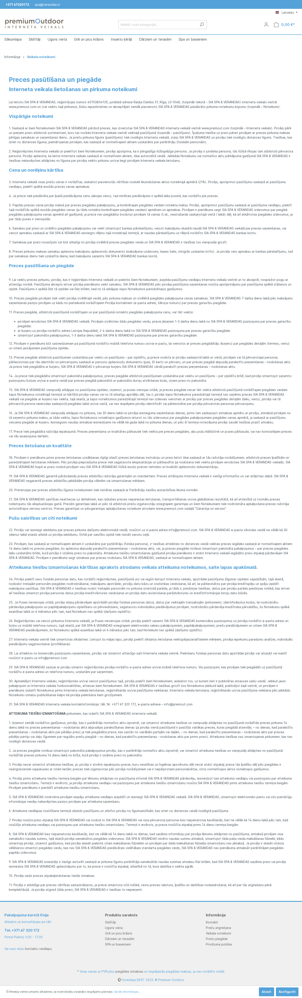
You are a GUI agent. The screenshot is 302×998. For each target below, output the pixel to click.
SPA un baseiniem (118, 944)
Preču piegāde (217, 939)
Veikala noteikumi (218, 933)
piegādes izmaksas (129, 971)
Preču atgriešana (218, 928)
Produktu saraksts (121, 915)
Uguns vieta (114, 928)
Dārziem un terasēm (119, 939)
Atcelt (266, 992)
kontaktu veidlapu (38, 949)
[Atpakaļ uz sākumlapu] (34, 23)
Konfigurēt (287, 992)
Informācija (216, 915)
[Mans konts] (266, 24)
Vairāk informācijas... (127, 991)
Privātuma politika (219, 944)
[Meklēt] (202, 24)
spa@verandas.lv (47, 4)
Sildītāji (110, 922)
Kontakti (212, 922)
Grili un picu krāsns (118, 933)
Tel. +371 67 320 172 (21, 930)
